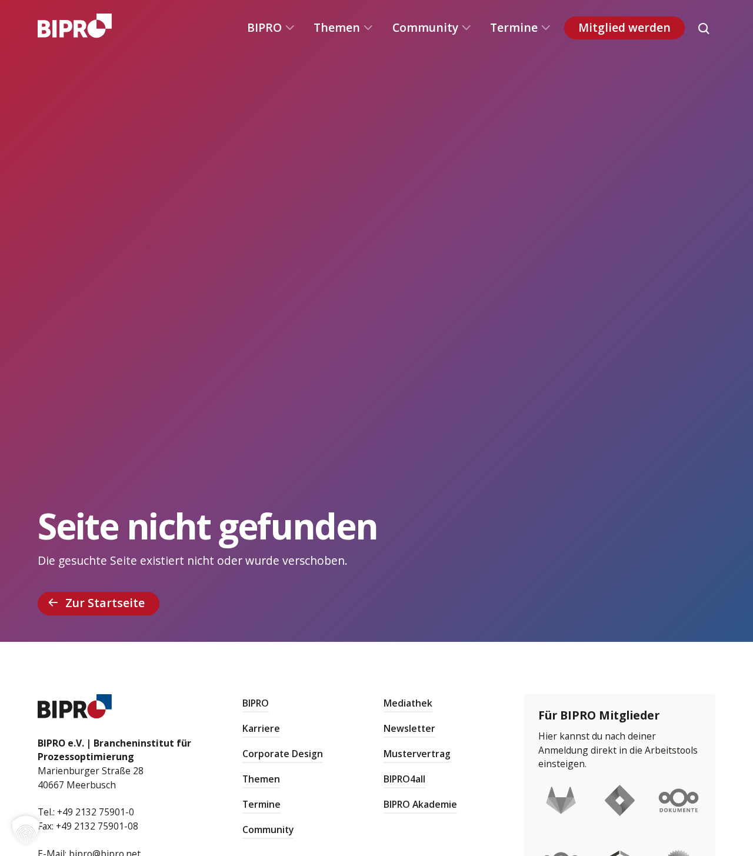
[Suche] (703, 28)
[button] (26, 830)
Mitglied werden (624, 27)
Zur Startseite (105, 603)
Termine (514, 27)
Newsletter (409, 728)
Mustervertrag (417, 753)
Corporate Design (282, 753)
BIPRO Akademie (420, 804)
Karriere (261, 728)
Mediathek (408, 703)
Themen (337, 27)
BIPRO (264, 27)
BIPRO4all (404, 778)
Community (425, 27)
